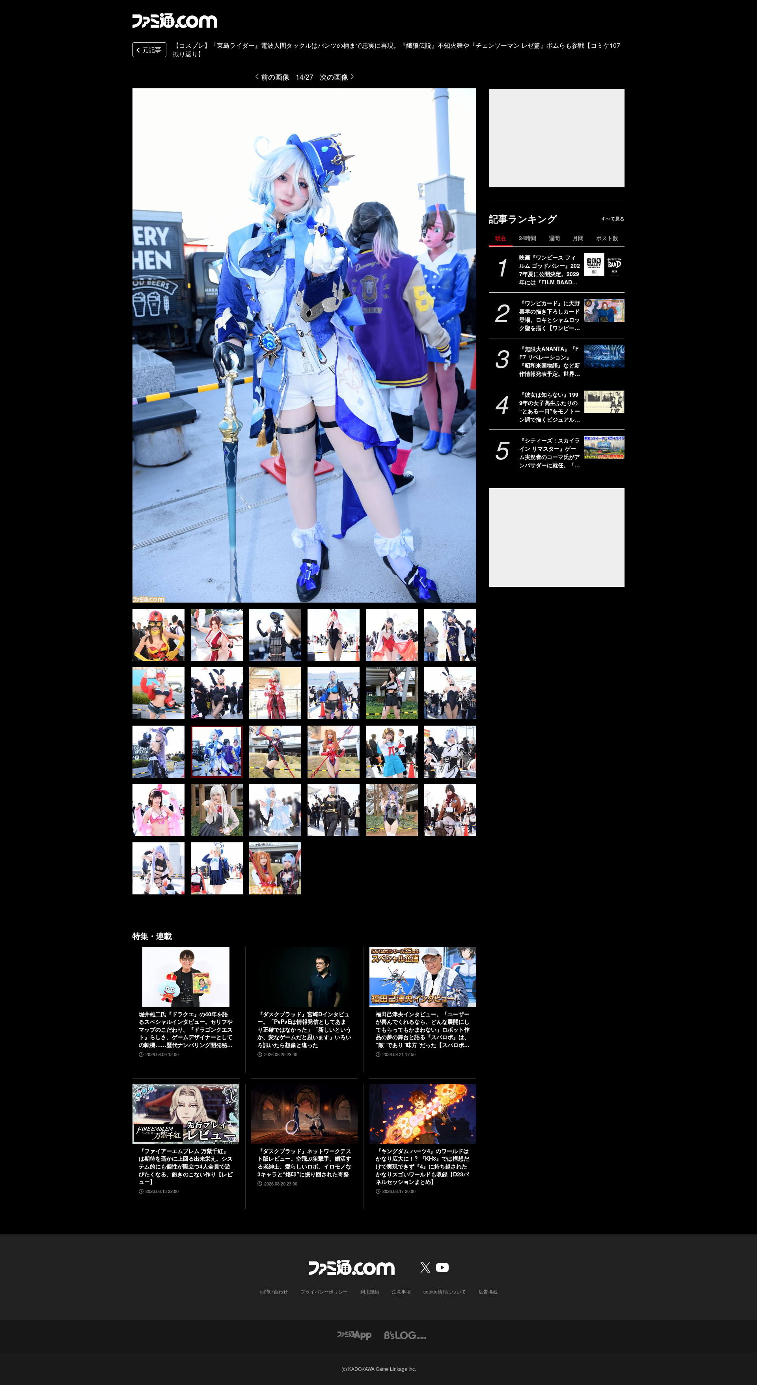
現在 (500, 238)
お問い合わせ (273, 1291)
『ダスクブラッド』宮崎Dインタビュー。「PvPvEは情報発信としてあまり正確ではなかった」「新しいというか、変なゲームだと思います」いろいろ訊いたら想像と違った (304, 1029)
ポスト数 (607, 238)
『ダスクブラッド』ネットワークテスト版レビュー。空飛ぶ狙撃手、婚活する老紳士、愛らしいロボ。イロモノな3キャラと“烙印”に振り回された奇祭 (304, 1162)
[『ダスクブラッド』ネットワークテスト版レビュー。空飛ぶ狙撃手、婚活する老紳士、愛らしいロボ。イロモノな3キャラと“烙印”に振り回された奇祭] (304, 1114)
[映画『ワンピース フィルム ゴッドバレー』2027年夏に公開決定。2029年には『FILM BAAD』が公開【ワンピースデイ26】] (604, 264)
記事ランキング (523, 218)
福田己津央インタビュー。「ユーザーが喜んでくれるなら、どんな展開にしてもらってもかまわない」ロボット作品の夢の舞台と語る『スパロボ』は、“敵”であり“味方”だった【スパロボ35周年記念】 (423, 1029)
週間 (554, 238)
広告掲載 (488, 1291)
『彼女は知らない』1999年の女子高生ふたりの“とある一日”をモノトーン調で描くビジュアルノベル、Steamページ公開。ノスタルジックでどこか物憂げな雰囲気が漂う (549, 407)
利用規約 (369, 1291)
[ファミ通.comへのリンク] (174, 20)
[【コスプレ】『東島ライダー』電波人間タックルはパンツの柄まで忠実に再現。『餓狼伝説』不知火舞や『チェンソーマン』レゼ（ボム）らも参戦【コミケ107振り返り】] (158, 635)
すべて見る (613, 218)
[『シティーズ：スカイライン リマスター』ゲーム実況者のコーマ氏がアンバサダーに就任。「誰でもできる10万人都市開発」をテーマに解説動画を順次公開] (604, 447)
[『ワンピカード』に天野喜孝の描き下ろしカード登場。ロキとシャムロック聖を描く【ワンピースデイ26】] (604, 310)
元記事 (151, 49)
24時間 (527, 238)
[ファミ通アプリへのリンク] (354, 1334)
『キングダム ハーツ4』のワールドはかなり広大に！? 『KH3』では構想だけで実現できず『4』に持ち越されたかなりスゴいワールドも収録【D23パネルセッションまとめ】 (422, 1166)
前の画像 (275, 76)
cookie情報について (444, 1291)
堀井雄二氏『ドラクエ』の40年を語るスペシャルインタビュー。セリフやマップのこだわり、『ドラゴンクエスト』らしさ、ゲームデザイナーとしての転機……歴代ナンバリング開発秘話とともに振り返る (186, 1029)
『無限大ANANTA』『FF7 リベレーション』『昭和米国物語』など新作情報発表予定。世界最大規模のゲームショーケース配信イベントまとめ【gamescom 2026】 (549, 361)
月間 (578, 238)
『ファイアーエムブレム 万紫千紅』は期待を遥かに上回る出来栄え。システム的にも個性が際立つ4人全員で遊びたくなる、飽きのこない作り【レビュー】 (186, 1166)
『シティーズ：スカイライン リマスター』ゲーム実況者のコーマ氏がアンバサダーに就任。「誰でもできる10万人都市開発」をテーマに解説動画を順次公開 (550, 452)
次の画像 (334, 76)
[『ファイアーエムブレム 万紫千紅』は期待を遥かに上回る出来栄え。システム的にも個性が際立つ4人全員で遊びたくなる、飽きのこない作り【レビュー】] (185, 1114)
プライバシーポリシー (324, 1291)
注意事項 (401, 1291)
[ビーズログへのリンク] (405, 1334)
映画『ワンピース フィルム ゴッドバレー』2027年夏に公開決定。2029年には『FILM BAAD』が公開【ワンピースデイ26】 (549, 269)
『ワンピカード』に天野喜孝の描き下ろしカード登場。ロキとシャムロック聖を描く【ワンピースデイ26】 (549, 315)
